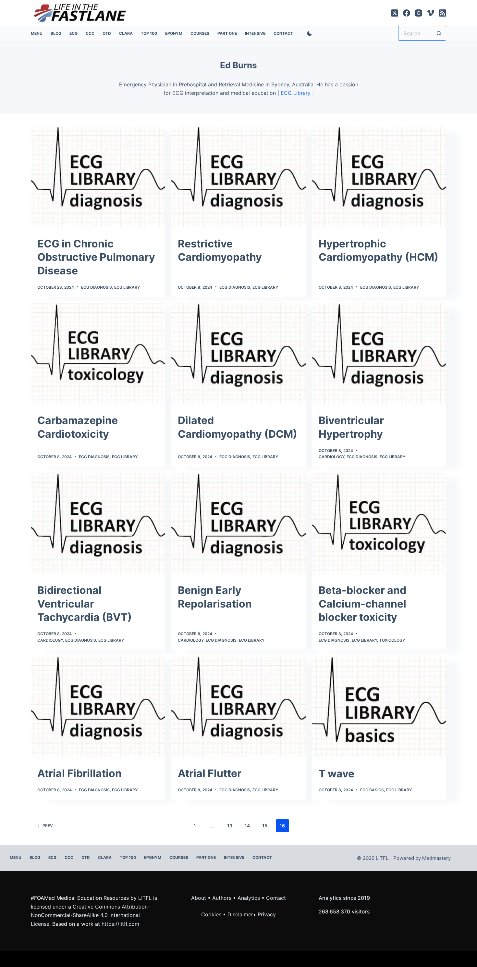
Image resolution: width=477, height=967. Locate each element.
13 (229, 825)
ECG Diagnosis (96, 287)
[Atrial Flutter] (238, 707)
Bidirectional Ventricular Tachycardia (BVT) (84, 603)
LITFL (145, 898)
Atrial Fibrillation (79, 773)
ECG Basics (372, 789)
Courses (199, 33)
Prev (48, 825)
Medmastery (436, 858)
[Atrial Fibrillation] (98, 707)
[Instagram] (418, 13)
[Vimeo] (430, 13)
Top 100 (149, 33)
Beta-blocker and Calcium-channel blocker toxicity (362, 603)
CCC (90, 33)
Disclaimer (240, 914)
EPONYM (173, 33)
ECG (73, 33)
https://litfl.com (120, 924)
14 (247, 825)
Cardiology (331, 456)
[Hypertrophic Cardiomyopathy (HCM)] (379, 177)
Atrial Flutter (209, 773)
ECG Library (296, 93)
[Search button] (439, 33)
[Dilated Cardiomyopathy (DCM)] (238, 353)
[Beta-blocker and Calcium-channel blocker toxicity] (379, 523)
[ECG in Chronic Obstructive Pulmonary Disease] (98, 177)
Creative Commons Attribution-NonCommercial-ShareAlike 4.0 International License (90, 915)
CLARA (126, 33)
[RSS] (442, 13)
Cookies (212, 914)
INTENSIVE (255, 33)
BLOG (56, 33)
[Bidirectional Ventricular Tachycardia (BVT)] (98, 523)
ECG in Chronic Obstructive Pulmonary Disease (96, 257)
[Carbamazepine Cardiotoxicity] (98, 353)
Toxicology (392, 640)
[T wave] (379, 707)
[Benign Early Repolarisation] (238, 523)
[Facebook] (406, 13)
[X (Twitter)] (394, 13)
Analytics (249, 898)
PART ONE (227, 33)
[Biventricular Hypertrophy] (379, 353)
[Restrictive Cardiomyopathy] (238, 177)
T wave (336, 773)
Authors (221, 898)
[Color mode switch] (308, 33)
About (198, 898)
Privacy (267, 914)
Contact (283, 33)
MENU (37, 33)
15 (264, 825)
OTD (107, 33)
